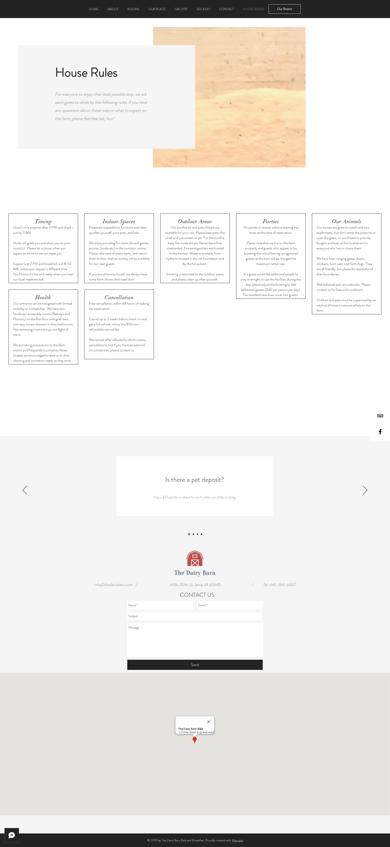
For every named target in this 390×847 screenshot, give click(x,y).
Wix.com (237, 840)
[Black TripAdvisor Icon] (380, 415)
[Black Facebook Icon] (380, 431)
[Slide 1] (188, 534)
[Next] (365, 490)
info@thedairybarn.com (113, 585)
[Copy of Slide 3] (201, 534)
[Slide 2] (193, 534)
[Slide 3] (197, 534)
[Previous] (25, 490)
